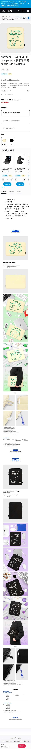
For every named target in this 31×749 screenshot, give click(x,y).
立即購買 (7, 184)
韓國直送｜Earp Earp (13, 80)
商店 (7, 16)
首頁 (3, 16)
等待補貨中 (22, 746)
